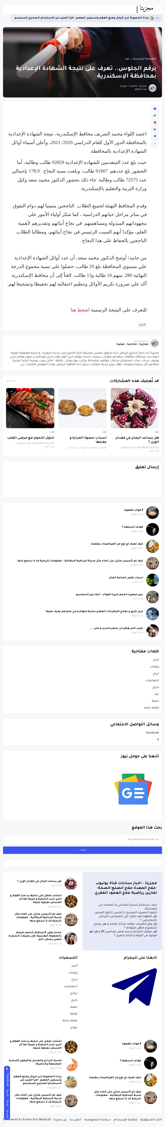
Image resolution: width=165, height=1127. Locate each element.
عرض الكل (11, 381)
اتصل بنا (75, 1120)
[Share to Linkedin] (155, 129)
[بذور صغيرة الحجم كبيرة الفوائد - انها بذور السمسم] (152, 597)
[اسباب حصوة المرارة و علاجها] (82, 408)
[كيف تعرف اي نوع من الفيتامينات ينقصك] (152, 546)
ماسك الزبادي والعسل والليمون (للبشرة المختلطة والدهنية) (35, 1062)
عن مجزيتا (60, 1120)
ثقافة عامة (151, 708)
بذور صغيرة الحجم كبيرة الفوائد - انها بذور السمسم (109, 594)
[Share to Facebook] (155, 108)
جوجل (73, 1027)
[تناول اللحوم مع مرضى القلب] (30, 408)
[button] (155, 143)
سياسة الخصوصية (97, 1120)
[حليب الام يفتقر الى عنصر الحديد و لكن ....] (152, 630)
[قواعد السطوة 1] (152, 529)
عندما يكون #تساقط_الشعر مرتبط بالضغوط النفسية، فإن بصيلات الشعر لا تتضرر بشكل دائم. (35, 936)
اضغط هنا (81, 309)
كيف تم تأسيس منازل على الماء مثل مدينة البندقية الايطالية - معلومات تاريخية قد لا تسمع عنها (80, 561)
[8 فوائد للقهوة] (152, 512)
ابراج (156, 674)
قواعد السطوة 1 (132, 527)
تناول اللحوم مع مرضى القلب (30, 438)
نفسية (7, 1114)
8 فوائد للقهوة (133, 510)
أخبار (156, 660)
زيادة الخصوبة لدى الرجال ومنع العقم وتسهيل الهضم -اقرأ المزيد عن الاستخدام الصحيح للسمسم (81, 17)
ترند (157, 18)
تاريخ (156, 687)
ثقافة (73, 1014)
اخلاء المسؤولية (151, 1120)
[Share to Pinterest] (155, 122)
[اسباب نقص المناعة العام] (152, 580)
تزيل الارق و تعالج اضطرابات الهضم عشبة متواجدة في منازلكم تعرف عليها (94, 611)
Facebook (152, 733)
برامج (73, 993)
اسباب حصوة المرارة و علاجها (88, 440)
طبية (7, 1092)
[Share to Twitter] (155, 115)
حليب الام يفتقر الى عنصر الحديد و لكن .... (116, 628)
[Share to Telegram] (155, 136)
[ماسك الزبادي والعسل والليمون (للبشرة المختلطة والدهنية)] (71, 1064)
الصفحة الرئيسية (144, 59)
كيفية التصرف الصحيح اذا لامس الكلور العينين (126, 912)
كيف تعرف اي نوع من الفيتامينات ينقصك (117, 544)
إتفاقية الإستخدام (125, 1120)
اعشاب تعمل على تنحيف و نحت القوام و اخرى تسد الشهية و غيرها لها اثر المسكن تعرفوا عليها (36, 899)
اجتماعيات (152, 680)
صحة (7, 1103)
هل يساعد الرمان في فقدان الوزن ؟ (137, 440)
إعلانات (154, 667)
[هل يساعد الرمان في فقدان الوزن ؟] (135, 408)
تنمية (155, 701)
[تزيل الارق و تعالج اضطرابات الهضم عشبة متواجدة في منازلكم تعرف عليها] (152, 613)
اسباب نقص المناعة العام (126, 577)
